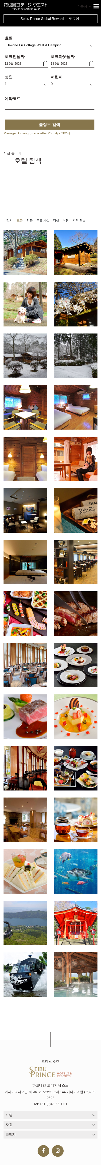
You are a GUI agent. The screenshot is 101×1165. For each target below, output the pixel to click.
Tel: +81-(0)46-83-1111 (50, 1104)
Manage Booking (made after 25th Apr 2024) (37, 133)
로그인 (74, 19)
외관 (30, 220)
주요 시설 (42, 220)
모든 (20, 220)
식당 (66, 220)
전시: (9, 220)
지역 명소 (79, 220)
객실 (56, 220)
